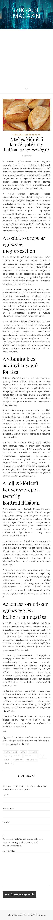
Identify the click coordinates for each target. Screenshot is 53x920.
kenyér (42, 756)
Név (5, 794)
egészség (33, 752)
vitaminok (8, 763)
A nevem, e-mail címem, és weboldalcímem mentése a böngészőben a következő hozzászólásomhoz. (23, 842)
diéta (23, 752)
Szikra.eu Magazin (26, 13)
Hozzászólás (9, 851)
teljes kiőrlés (31, 759)
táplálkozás (18, 759)
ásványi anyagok (10, 752)
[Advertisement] (26, 57)
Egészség (18, 135)
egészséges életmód (12, 756)
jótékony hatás (30, 756)
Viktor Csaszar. (39, 915)
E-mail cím (8, 808)
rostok (7, 759)
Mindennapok (32, 135)
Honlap (6, 822)
